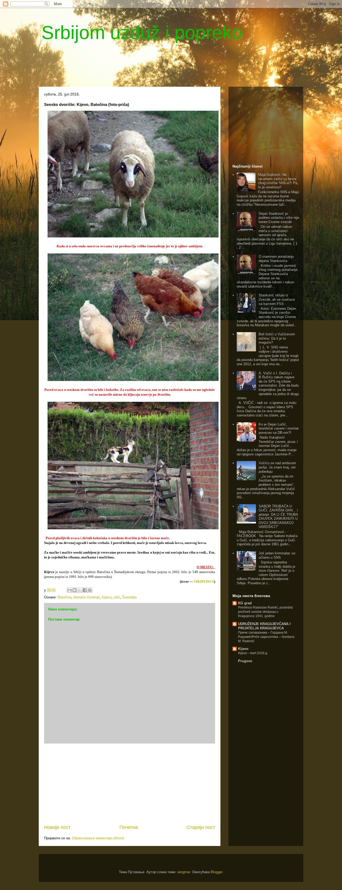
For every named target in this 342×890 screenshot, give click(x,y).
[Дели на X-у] (79, 590)
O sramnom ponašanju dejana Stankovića (276, 259)
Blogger (216, 872)
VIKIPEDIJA (204, 581)
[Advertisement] (168, 65)
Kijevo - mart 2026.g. (253, 653)
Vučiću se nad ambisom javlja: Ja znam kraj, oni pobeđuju (277, 467)
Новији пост (57, 827)
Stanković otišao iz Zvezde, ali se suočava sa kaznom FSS (277, 299)
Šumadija (129, 597)
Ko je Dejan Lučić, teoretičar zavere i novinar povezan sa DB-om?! (279, 428)
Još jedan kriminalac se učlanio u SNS (277, 555)
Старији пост (200, 827)
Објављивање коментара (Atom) (98, 838)
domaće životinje (86, 597)
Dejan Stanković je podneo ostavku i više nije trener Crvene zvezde (279, 218)
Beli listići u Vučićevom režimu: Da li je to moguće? (277, 338)
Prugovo (245, 661)
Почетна (128, 827)
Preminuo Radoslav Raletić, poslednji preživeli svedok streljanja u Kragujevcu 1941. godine (265, 612)
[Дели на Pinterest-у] (89, 590)
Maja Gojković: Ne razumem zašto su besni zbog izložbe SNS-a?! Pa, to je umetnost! (278, 181)
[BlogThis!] (74, 590)
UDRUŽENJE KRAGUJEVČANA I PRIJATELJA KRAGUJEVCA (264, 626)
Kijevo (106, 597)
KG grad (245, 603)
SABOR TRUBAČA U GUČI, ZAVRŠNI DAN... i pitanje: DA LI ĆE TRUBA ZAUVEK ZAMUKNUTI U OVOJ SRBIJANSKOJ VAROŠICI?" (278, 516)
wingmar (183, 872)
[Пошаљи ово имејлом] (69, 590)
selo (117, 597)
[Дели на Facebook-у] (84, 590)
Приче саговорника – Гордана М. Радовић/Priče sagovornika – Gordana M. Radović (266, 637)
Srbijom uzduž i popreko (141, 32)
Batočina (64, 597)
